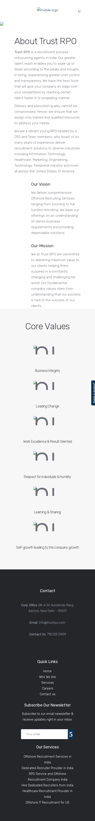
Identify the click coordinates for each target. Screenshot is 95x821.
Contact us (47, 694)
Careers (47, 688)
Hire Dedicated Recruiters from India (47, 785)
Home (47, 671)
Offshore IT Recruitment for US (47, 802)
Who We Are (47, 677)
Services (47, 683)
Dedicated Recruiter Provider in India (47, 768)
